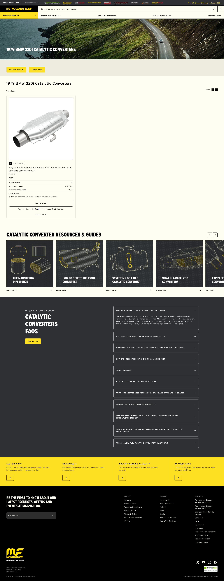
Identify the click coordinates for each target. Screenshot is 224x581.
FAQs (197, 521)
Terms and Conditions (133, 507)
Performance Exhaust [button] (51, 15)
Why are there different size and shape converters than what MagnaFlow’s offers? (148, 417)
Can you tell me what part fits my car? (136, 382)
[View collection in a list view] (216, 89)
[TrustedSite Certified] (211, 569)
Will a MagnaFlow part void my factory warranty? (142, 443)
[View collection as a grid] (213, 89)
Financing (199, 528)
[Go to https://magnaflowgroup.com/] (15, 555)
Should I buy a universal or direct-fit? (136, 404)
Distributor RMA (201, 542)
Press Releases (130, 503)
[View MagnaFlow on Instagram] (209, 562)
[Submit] (52, 515)
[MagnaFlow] (94, 2)
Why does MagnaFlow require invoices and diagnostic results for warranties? (149, 430)
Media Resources (166, 503)
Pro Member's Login (11, 2)
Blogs (162, 510)
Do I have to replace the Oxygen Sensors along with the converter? (150, 348)
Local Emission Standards (205, 532)
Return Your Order (202, 539)
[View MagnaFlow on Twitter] (197, 562)
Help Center (199, 496)
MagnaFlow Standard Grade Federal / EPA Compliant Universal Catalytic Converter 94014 (40, 169)
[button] (220, 9)
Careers (127, 500)
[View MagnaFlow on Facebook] (215, 562)
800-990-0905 (11, 571)
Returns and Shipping (133, 517)
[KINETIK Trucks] (134, 2)
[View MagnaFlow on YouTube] (203, 562)
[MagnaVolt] (157, 2)
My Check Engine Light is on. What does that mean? (141, 311)
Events (162, 514)
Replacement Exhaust (162, 15)
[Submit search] (42, 9)
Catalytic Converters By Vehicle (204, 513)
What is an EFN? (124, 370)
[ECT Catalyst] (52, 3)
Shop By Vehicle (17, 70)
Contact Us (33, 341)
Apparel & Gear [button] (214, 15)
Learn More (38, 70)
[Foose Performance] (145, 3)
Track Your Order (202, 535)
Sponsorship (165, 500)
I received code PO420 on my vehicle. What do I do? (141, 336)
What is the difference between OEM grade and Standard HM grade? (150, 393)
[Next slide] (215, 235)
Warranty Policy (130, 514)
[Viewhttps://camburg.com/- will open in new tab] (121, 3)
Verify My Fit (41, 203)
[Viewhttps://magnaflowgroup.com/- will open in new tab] (33, 2)
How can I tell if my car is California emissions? (140, 359)
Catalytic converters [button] (106, 15)
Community (163, 496)
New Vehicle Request (168, 517)
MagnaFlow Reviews (168, 521)
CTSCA (127, 521)
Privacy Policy (130, 510)
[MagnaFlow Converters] (67, 3)
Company (127, 496)
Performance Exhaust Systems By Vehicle (203, 501)
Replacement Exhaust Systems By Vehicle (203, 507)
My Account (199, 525)
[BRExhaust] (80, 3)
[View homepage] (19, 9)
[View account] (214, 9)
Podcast (163, 507)
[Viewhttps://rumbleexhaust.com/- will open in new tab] (107, 3)
